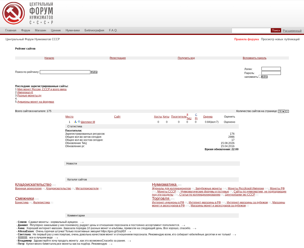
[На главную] (30, 25)
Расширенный (292, 30)
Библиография (94, 30)
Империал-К (25, 92)
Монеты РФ (277, 188)
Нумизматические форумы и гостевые (205, 191)
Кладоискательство (58, 188)
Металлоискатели (87, 188)
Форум (25, 30)
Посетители (178, 116)
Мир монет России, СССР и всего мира (42, 89)
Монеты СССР (166, 191)
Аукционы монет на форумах (35, 101)
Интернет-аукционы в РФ (168, 202)
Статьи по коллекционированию (199, 194)
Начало (49, 58)
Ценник (56, 30)
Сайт (117, 116)
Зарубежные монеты (208, 188)
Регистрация (118, 58)
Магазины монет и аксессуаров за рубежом (218, 205)
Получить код (186, 58)
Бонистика (21, 202)
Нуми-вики (73, 30)
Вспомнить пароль (254, 58)
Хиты (166, 116)
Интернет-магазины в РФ (205, 202)
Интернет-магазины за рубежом (247, 202)
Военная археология (28, 188)
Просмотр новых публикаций (280, 39)
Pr (196, 118)
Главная (10, 30)
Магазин (40, 30)
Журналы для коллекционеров (171, 188)
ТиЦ (188, 118)
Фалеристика (41, 202)
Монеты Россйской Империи (246, 188)
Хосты (158, 116)
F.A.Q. (113, 30)
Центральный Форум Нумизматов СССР (33, 39)
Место (69, 116)
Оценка (208, 116)
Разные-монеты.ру (29, 95)
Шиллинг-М (88, 122)
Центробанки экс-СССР (240, 194)
